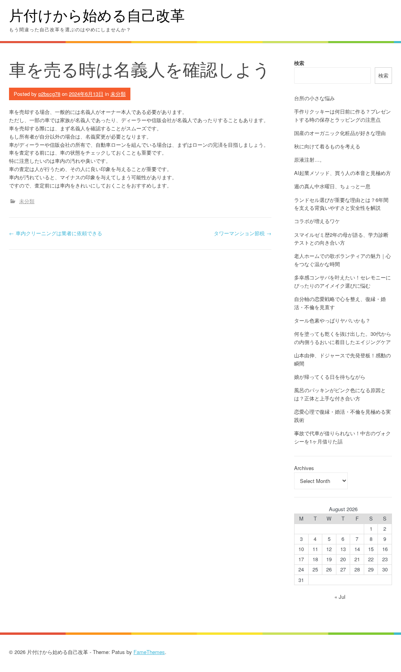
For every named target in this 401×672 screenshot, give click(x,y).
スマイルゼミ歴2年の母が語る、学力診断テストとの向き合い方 (341, 239)
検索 (299, 63)
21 (357, 559)
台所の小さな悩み (314, 98)
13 (343, 549)
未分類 (118, 93)
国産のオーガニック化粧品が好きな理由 (340, 133)
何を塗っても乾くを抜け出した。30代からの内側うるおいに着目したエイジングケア (342, 338)
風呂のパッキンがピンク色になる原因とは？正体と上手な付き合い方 (340, 394)
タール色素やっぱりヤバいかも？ (332, 320)
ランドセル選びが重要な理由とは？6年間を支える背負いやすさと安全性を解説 (341, 204)
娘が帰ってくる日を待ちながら (329, 376)
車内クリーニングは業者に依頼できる (55, 233)
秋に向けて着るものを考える (327, 146)
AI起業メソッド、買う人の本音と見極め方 (342, 173)
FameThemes (149, 652)
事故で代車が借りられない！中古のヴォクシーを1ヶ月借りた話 (342, 437)
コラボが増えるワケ (317, 221)
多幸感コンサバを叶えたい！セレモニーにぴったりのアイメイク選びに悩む (342, 281)
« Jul (339, 596)
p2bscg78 (49, 93)
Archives (304, 468)
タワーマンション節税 (242, 233)
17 (301, 559)
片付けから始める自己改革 (97, 15)
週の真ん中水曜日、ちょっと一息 (332, 186)
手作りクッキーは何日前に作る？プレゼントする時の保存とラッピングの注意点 (342, 115)
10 (301, 549)
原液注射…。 (309, 159)
